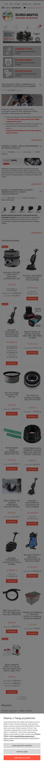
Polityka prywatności (26, 736)
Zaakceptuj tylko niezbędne (22, 745)
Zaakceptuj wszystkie (22, 758)
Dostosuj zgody (22, 752)
